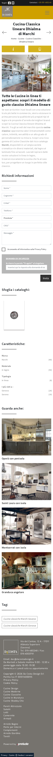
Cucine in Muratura (14, 697)
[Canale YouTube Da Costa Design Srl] (12, 3)
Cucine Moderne (12, 691)
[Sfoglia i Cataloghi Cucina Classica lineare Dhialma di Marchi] (39, 49)
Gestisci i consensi (25, 755)
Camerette (9, 715)
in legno (26, 370)
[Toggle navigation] (47, 12)
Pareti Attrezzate (13, 706)
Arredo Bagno (11, 724)
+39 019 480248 (44, 2)
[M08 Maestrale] (48, 32)
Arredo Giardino (12, 733)
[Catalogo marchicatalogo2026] (14, 315)
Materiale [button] (6, 366)
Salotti (7, 709)
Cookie (12, 755)
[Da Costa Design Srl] (7, 12)
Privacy (4, 755)
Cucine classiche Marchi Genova (19, 625)
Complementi (11, 730)
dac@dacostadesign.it (22, 659)
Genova (26, 390)
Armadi (7, 718)
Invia (46, 278)
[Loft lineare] (4, 32)
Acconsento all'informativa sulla (27, 249)
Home (13, 38)
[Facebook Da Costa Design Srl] (9, 3)
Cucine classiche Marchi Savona (19, 618)
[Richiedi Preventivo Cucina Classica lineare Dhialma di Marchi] (13, 49)
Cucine (21, 38)
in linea (26, 380)
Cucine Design (11, 688)
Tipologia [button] (6, 376)
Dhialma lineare (26, 41)
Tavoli (7, 736)
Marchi (26, 359)
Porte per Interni (12, 727)
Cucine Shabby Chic (14, 700)
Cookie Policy (10, 683)
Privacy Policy (40, 249)
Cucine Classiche (33, 38)
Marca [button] (5, 355)
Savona (26, 394)
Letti (6, 712)
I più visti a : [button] (7, 386)
